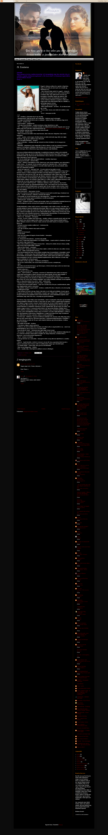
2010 (78, 257)
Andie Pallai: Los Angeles (83, 506)
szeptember (81, 237)
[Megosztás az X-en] (38, 353)
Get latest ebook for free (82, 377)
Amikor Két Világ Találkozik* (81, 612)
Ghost (78, 536)
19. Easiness (81, 232)
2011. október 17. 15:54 (31, 376)
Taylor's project (80, 767)
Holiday (79, 761)
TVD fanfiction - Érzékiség (83, 706)
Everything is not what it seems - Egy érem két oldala (83, 744)
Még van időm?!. (81, 747)
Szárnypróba (80, 375)
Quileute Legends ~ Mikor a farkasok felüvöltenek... (83, 493)
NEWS (78, 574)
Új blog (78, 564)
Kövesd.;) (79, 651)
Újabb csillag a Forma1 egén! (83, 672)
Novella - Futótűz (81, 635)
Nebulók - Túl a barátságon (83, 741)
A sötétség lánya (81, 558)
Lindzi (78, 531)
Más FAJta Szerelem (82, 649)
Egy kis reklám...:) (81, 667)
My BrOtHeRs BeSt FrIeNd (83, 688)
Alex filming (80, 595)
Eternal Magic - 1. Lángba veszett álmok (83, 731)
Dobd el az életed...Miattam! (81, 500)
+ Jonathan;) (80, 608)
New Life (79, 618)
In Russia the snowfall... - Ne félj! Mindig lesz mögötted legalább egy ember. (83, 389)
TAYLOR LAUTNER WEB (83, 734)
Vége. (78, 656)
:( (77, 629)
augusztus (80, 239)
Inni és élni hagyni (81, 380)
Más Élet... (79, 553)
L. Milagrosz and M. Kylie (83, 460)
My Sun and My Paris (82, 578)
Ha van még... (80, 585)
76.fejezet (79, 559)
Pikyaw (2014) (80, 502)
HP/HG (79, 517)
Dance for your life (81, 644)
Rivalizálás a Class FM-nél (83, 700)
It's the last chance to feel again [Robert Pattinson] (83, 404)
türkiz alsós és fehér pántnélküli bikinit (56, 128)
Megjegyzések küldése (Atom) (30, 411)
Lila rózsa (79, 588)
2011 (78, 222)
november (80, 226)
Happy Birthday (81, 759)
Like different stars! (82, 337)
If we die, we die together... (83, 654)
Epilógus (79, 372)
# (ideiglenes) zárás (81, 527)
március (80, 250)
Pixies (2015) (80, 438)
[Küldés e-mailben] (35, 353)
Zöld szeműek (80, 370)
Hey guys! (79, 596)
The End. (79, 579)
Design (78, 754)
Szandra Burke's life (82, 660)
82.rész (78, 640)
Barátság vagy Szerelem (82, 628)
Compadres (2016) (81, 430)
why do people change (82, 624)
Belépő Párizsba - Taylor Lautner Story (83, 454)
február (80, 252)
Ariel (24, 352)
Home (17, 59)
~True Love (79, 583)
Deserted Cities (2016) (82, 414)
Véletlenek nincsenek (82, 428)
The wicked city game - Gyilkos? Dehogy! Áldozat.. (83, 709)
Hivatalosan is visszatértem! (83, 321)
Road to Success (80, 765)
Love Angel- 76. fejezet (82, 554)
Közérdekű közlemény (82, 763)
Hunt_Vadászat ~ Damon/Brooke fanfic (82, 725)
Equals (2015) (80, 450)
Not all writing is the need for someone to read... (83, 677)
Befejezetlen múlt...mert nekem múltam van (83, 634)
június (80, 244)
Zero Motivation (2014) (82, 514)
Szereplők (23, 59)
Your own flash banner (80, 279)
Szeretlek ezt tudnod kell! (83, 541)
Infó (39, 59)
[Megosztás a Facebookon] (39, 353)
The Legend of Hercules (82, 519)
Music (34, 59)
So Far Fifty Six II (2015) (82, 488)
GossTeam (79, 364)
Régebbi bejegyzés (66, 408)
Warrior (79, 543)
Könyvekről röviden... (82, 568)
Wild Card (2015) (81, 474)
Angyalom (79, 522)
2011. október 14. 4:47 (29, 364)
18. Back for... (81, 234)
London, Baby (80, 433)
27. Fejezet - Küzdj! (81, 614)
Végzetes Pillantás (81, 573)
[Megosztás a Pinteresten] (41, 353)
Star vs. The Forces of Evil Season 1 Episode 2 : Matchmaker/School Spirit (83, 467)
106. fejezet (79, 532)
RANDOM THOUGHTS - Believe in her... (83, 347)
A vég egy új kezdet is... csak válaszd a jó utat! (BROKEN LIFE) (82, 356)
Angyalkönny (80, 683)
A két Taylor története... (82, 738)
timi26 (22, 364)
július (79, 241)
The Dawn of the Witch (82, 736)
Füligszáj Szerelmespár (82, 639)
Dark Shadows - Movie (82, 569)
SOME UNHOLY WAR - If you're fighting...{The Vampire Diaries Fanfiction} (83, 692)
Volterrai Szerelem (81, 666)
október (80, 228)
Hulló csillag (80, 449)
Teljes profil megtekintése (81, 97)
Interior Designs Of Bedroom (83, 456)
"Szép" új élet (80, 686)
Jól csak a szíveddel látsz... (83, 728)
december (80, 223)
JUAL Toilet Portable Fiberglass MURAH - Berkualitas (82, 408)
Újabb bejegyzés (21, 408)
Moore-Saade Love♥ (82, 413)
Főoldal (43, 408)
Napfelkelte (79, 600)
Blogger (60, 824)
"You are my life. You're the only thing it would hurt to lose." (83, 486)
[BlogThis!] (36, 353)
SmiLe (78, 464)
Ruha (29, 59)
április (80, 248)
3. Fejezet (79, 619)
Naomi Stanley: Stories (82, 722)
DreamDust (24, 355)
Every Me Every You (82, 418)
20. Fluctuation (81, 230)
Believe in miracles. (81, 623)
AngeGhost (79, 478)
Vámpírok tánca (81, 606)
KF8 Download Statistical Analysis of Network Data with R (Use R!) (83, 350)
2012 (78, 219)
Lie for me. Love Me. (82, 325)
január (80, 255)
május (80, 246)
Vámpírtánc (80, 320)
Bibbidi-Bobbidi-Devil (82, 671)
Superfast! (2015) (81, 507)
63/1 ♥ (78, 549)
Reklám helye (80, 646)
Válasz (22, 371)
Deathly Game (80, 397)
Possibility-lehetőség (82, 716)
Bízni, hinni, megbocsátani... (80, 703)
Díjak (78, 756)
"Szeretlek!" (80, 442)
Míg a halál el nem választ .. (83, 563)
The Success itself (81, 769)
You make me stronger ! (82, 526)
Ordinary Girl (80, 437)
